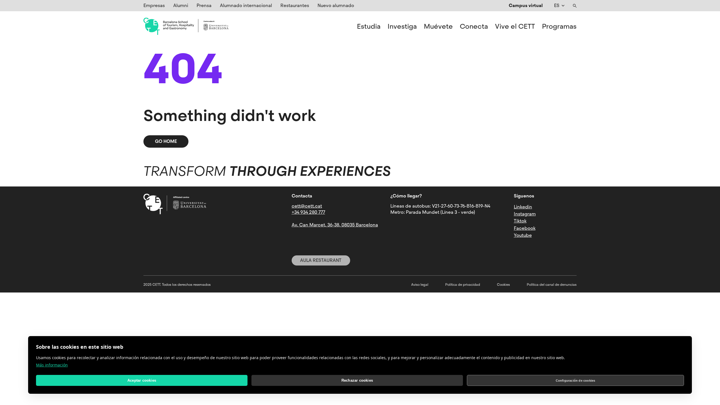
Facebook (525, 228)
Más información (52, 365)
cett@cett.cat (307, 206)
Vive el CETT (515, 26)
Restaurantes (294, 5)
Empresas (154, 5)
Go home (166, 141)
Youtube (523, 235)
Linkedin (523, 207)
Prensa (204, 5)
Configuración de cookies (575, 380)
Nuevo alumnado (336, 5)
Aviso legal (419, 284)
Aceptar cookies (141, 380)
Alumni (180, 5)
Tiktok (520, 221)
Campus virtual (526, 5)
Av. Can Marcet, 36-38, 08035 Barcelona (335, 225)
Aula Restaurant (320, 260)
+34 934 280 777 (308, 212)
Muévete (438, 26)
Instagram (525, 214)
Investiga (402, 26)
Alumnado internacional (246, 5)
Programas (559, 26)
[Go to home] (185, 26)
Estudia (369, 26)
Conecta (474, 26)
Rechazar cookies (357, 380)
